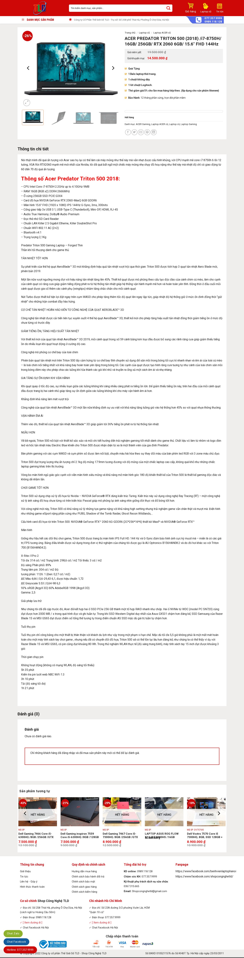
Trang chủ (130, 32)
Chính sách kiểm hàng (84, 891)
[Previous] (28, 68)
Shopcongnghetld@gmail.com (149, 891)
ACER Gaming (143, 124)
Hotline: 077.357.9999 (20, 949)
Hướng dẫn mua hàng (84, 871)
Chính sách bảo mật (83, 881)
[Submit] (168, 8)
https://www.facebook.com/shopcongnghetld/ (204, 876)
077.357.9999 (213, 18)
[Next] (113, 68)
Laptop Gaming (189, 124)
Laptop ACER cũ (162, 32)
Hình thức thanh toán (32, 886)
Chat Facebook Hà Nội (36, 927)
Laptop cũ (144, 32)
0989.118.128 (213, 21)
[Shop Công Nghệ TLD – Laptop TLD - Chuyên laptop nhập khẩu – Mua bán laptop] (42, 8)
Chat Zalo (13, 933)
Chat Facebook (16, 941)
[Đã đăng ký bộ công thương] (52, 944)
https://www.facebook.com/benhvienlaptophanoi (206, 871)
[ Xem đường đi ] (32, 922)
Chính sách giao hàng (84, 886)
